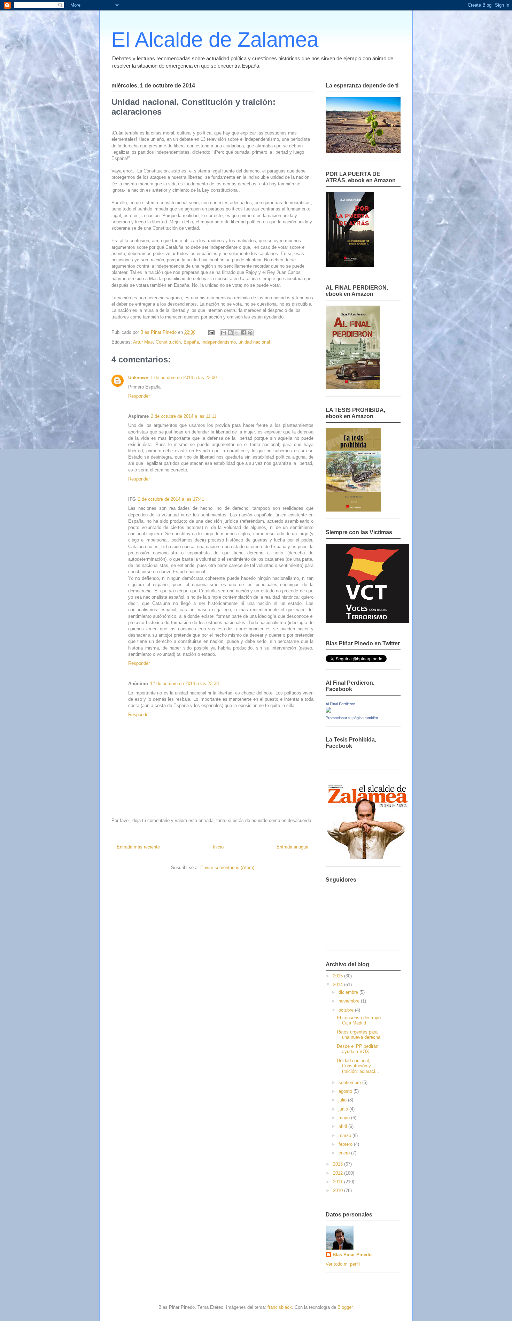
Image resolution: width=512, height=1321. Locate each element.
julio (343, 1100)
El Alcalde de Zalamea (214, 39)
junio (344, 1109)
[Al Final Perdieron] (328, 711)
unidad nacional (254, 342)
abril (343, 1126)
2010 (338, 1190)
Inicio (218, 847)
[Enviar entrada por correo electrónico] (211, 332)
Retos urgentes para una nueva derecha (358, 1034)
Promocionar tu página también (352, 718)
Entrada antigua (292, 847)
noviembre (350, 1001)
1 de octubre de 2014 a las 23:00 (183, 377)
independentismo (219, 342)
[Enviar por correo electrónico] (223, 332)
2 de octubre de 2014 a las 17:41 (171, 499)
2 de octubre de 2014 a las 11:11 (183, 416)
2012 (338, 1173)
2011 (338, 1181)
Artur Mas (143, 342)
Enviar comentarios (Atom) (227, 867)
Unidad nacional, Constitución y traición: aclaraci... (358, 1066)
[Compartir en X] (236, 332)
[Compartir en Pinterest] (250, 332)
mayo (345, 1117)
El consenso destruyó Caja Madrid (359, 1020)
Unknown (138, 377)
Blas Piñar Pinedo (352, 1254)
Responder (139, 396)
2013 (338, 1164)
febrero (346, 1144)
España (191, 342)
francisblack (279, 1307)
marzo (345, 1135)
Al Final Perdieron (340, 704)
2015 (338, 975)
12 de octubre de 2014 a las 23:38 (184, 683)
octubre (347, 1010)
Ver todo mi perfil (343, 1264)
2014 (338, 984)
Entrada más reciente (138, 847)
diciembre (349, 992)
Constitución (168, 342)
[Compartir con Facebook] (243, 332)
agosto (346, 1091)
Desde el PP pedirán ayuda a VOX (357, 1049)
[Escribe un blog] (230, 332)
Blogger (345, 1307)
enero (345, 1152)
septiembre (350, 1082)
